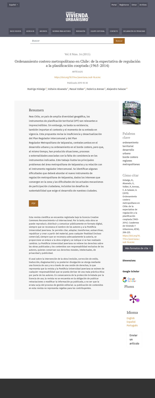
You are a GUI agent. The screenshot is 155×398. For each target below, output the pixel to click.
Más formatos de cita (137, 248)
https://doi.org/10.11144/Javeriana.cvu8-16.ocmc (77, 77)
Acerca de (30, 31)
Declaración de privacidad (134, 31)
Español (14, 5)
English (131, 318)
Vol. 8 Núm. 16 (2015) (77, 54)
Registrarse (124, 5)
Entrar (134, 5)
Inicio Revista (15, 31)
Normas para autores (62, 31)
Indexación (80, 31)
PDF (33, 203)
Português (132, 325)
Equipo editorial (98, 31)
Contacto (114, 31)
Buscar (119, 41)
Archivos (43, 31)
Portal (114, 5)
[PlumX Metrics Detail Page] (133, 299)
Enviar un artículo (134, 339)
